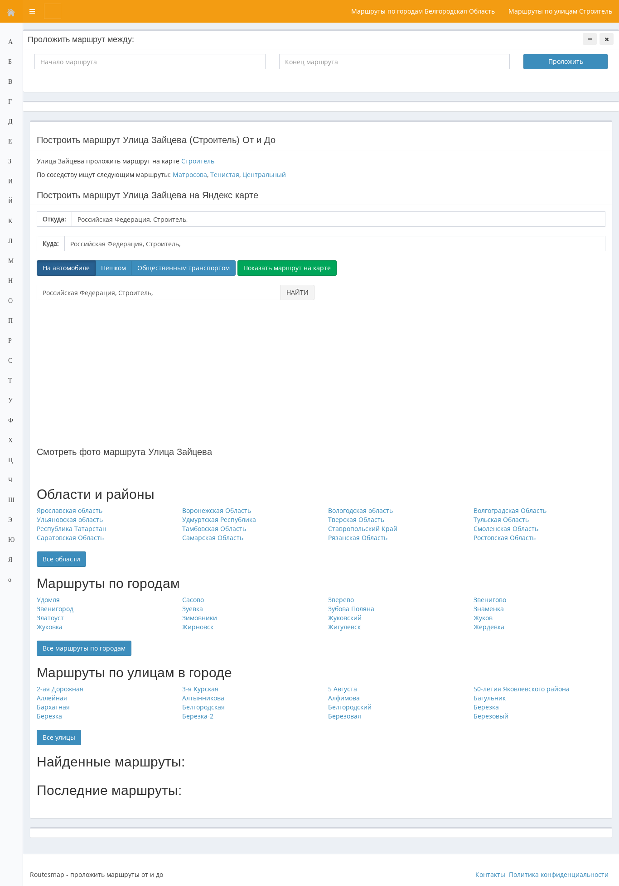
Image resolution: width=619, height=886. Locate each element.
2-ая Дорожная (60, 689)
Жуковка (50, 627)
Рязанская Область (357, 537)
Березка (486, 707)
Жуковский (345, 617)
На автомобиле (66, 267)
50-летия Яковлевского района (522, 689)
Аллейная (52, 698)
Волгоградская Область (510, 510)
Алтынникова (203, 698)
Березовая (344, 716)
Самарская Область (212, 537)
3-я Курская (200, 689)
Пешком (113, 267)
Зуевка (192, 608)
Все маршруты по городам (84, 648)
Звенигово (490, 599)
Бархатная (53, 707)
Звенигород (55, 608)
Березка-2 (197, 716)
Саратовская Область (70, 537)
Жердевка (489, 627)
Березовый (491, 716)
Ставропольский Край (362, 528)
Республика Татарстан (71, 528)
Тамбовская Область (214, 528)
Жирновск (197, 627)
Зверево (341, 599)
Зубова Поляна (351, 608)
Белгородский (350, 707)
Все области (61, 559)
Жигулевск (344, 627)
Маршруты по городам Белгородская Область (423, 11)
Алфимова (344, 698)
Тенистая (224, 174)
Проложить (565, 61)
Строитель (197, 161)
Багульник (490, 698)
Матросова (190, 174)
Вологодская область (360, 510)
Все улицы (59, 737)
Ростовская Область (505, 537)
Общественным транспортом (183, 267)
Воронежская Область (216, 510)
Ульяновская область (70, 519)
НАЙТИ (297, 292)
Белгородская (203, 707)
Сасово (193, 599)
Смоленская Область (506, 528)
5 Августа (342, 689)
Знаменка (489, 608)
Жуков (483, 617)
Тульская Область (501, 519)
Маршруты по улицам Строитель (560, 11)
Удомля (48, 599)
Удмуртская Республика (219, 519)
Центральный (264, 174)
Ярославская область (69, 510)
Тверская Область (356, 519)
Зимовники (199, 617)
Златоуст (50, 617)
